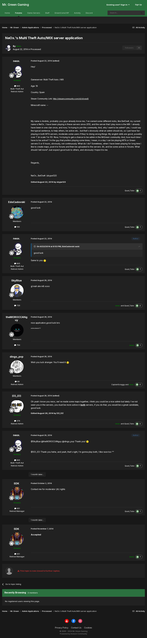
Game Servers (33, 13)
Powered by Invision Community (73, 634)
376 (18, 421)
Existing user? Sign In (117, 5)
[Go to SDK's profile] (17, 493)
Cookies (88, 627)
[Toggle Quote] (35, 246)
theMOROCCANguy (16, 319)
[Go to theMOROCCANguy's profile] (17, 330)
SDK (16, 483)
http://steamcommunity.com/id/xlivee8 (71, 98)
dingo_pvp (16, 356)
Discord (89, 13)
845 (18, 86)
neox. (16, 60)
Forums (18, 13)
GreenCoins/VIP (62, 13)
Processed (36, 49)
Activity (77, 13)
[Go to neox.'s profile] (8, 48)
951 (18, 508)
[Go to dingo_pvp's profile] (17, 366)
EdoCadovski (16, 202)
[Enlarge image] (44, 260)
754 (18, 345)
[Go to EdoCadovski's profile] (17, 212)
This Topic (130, 13)
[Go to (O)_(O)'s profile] (17, 405)
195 (18, 227)
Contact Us (76, 627)
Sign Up (138, 4)
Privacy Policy (61, 627)
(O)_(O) (16, 395)
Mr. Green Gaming (15, 4)
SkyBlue (16, 280)
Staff (47, 13)
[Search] (141, 13)
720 (18, 305)
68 (18, 381)
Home (7, 13)
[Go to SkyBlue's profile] (17, 290)
